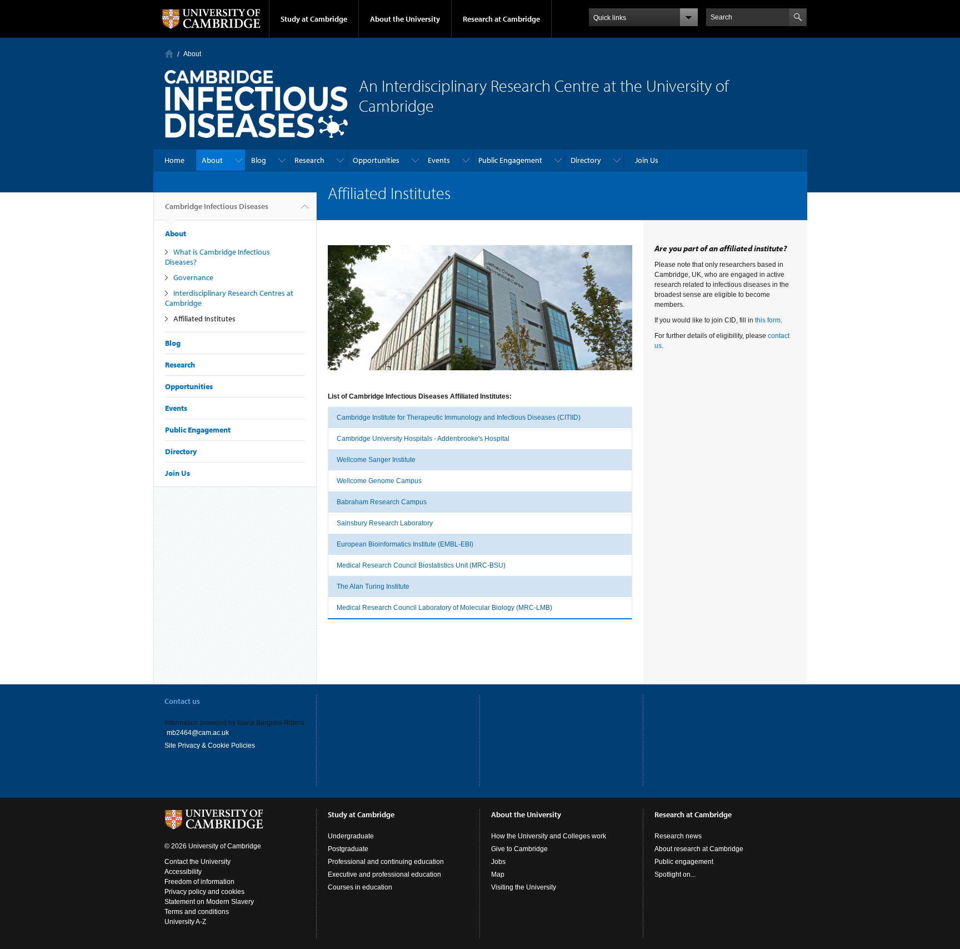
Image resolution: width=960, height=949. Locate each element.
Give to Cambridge (519, 849)
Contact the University (197, 862)
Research (309, 160)
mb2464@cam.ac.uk (198, 733)
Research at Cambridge (501, 19)
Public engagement (683, 862)
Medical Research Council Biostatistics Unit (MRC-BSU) (421, 565)
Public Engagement (510, 160)
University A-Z (185, 922)
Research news (678, 836)
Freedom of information (199, 882)
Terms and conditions (196, 912)
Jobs (498, 862)
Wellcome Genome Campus (379, 481)
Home (169, 53)
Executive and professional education (384, 874)
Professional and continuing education (386, 862)
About (192, 54)
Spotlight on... (675, 874)
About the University (405, 19)
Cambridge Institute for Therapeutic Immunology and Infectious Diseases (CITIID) (459, 417)
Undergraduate (351, 836)
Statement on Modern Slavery (209, 902)
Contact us (182, 701)
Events (439, 160)
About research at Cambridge (698, 849)
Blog (258, 160)
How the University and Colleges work (548, 836)
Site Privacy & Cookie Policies (209, 745)
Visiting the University (523, 887)
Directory (586, 160)
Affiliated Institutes (204, 319)
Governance (193, 277)
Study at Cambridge (314, 19)
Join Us (646, 160)
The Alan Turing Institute (373, 586)
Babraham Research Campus (382, 502)
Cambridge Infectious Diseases (216, 206)
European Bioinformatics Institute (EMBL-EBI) (405, 544)
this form (768, 320)
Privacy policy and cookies (204, 892)
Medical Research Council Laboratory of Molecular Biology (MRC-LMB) (444, 608)
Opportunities (376, 160)
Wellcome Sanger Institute (376, 460)
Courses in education (360, 887)
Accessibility (183, 872)
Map (497, 874)
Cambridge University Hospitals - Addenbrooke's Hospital (423, 439)
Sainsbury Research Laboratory (385, 523)
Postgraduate (348, 849)
